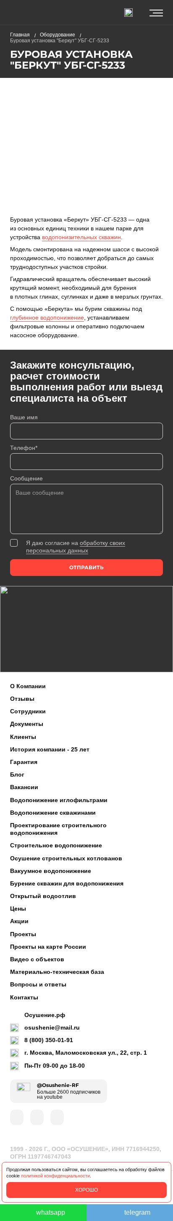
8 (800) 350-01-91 (48, 1040)
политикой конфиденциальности (55, 1175)
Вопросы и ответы (38, 984)
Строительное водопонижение (56, 845)
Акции (19, 921)
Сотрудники (28, 711)
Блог (17, 774)
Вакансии (24, 787)
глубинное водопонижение (47, 317)
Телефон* (23, 447)
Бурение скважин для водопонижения (66, 883)
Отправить (86, 567)
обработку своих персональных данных (75, 547)
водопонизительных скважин (81, 237)
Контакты (24, 997)
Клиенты (23, 736)
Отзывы (22, 698)
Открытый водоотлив (43, 896)
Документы (26, 723)
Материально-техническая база (57, 971)
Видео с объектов (37, 959)
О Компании (28, 686)
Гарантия (23, 762)
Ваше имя (24, 417)
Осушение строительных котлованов (66, 858)
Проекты (23, 934)
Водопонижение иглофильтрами (58, 800)
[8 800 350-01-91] (128, 12)
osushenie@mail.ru (52, 1027)
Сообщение (26, 478)
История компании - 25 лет (49, 749)
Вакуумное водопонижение (50, 870)
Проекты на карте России (48, 946)
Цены (18, 908)
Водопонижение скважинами (53, 812)
